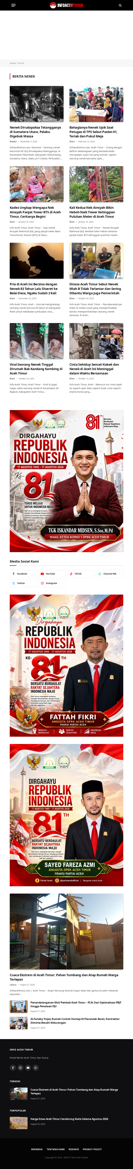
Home (13, 63)
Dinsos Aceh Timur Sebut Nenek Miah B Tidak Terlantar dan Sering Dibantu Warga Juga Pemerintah (95, 288)
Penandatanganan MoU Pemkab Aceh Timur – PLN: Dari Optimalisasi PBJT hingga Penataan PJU (75, 1004)
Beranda (37, 1149)
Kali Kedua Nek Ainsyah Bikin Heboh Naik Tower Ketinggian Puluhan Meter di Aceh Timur (92, 212)
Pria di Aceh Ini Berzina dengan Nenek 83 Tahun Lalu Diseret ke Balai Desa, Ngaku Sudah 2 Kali (33, 288)
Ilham (72, 141)
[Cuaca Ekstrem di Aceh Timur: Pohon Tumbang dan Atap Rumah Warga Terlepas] (66, 932)
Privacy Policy (92, 1149)
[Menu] (13, 5)
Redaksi (13, 141)
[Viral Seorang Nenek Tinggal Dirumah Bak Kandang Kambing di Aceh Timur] (37, 341)
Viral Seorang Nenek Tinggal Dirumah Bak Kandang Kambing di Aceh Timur (36, 368)
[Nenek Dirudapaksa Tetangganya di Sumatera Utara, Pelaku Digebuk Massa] (37, 104)
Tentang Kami (56, 1149)
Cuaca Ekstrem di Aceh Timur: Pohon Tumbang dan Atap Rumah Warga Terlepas (64, 977)
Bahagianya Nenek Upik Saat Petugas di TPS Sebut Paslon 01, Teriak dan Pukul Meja (93, 131)
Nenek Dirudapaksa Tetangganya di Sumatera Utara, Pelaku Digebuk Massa (35, 131)
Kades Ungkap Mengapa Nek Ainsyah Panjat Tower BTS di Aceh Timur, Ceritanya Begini (35, 212)
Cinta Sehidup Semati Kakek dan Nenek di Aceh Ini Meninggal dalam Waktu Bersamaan (94, 368)
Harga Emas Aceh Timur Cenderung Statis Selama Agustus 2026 (69, 1119)
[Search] (120, 5)
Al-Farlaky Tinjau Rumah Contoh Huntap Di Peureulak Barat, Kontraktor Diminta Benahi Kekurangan (75, 1020)
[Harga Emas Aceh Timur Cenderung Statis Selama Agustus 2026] (19, 1123)
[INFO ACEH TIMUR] (66, 5)
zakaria (13, 984)
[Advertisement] (66, 35)
